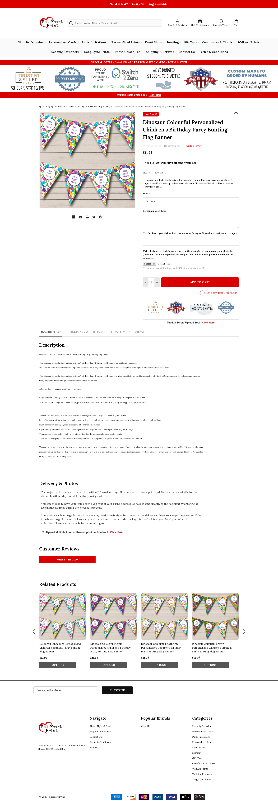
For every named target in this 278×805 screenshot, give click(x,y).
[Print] (87, 217)
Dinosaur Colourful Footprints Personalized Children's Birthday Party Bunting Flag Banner (161, 647)
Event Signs (153, 42)
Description (50, 332)
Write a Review (194, 145)
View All (145, 726)
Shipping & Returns (160, 52)
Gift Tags (190, 42)
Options (58, 664)
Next (244, 631)
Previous (34, 631)
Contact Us (187, 52)
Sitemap (94, 747)
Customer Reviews (128, 332)
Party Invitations (94, 42)
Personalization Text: (154, 210)
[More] (45, 42)
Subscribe (117, 690)
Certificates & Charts (217, 42)
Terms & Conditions (213, 52)
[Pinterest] (101, 217)
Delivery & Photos (86, 332)
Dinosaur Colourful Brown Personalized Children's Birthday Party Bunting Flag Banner (212, 647)
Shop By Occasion (31, 42)
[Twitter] (94, 217)
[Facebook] (74, 217)
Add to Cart (200, 282)
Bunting (173, 42)
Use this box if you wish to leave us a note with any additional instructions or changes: (190, 233)
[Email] (80, 217)
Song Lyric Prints (97, 52)
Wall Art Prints (248, 42)
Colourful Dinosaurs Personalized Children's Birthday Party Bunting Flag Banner (60, 647)
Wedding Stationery (64, 52)
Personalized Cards (63, 42)
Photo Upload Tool (128, 52)
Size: (146, 193)
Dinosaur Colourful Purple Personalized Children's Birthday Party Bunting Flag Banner (110, 647)
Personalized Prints (125, 42)
